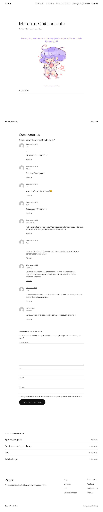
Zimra (8, 3)
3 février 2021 (94, 459)
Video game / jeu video (81, 3)
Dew (27, 147)
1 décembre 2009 (31, 288)
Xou (27, 187)
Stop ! (93, 121)
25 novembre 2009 (32, 240)
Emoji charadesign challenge (18, 446)
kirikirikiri (27, 29)
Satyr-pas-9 (12, 121)
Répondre (29, 159)
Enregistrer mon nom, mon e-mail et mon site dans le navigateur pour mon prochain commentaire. (51, 396)
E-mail (21, 378)
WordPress (94, 506)
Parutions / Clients (63, 3)
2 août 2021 (94, 440)
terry (27, 290)
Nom (21, 368)
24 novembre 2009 (32, 144)
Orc (6, 452)
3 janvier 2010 (30, 308)
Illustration (50, 3)
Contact (95, 3)
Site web (21, 387)
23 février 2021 (93, 446)
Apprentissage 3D (13, 439)
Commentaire (24, 342)
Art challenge (11, 459)
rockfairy (29, 311)
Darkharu (29, 267)
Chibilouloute (30, 223)
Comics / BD (39, 3)
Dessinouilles (37, 29)
